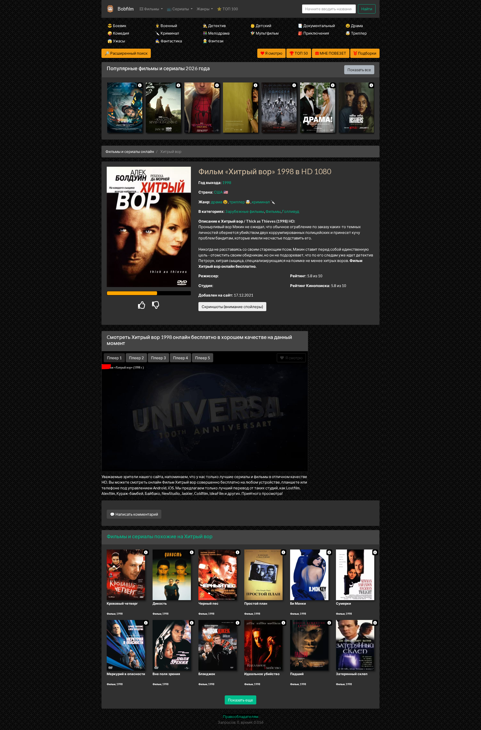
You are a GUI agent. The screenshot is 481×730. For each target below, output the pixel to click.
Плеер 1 (114, 357)
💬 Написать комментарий (134, 514)
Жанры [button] (203, 9)
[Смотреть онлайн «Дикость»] (172, 575)
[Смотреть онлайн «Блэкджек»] (217, 645)
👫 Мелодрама (216, 33)
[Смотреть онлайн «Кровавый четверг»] (126, 575)
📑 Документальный (315, 25)
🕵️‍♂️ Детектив (214, 25)
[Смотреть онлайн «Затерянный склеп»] (355, 645)
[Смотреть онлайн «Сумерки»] (355, 575)
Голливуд (290, 211)
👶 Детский (260, 25)
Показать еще (240, 700)
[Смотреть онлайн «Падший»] (309, 645)
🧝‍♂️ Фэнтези (213, 41)
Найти (366, 9)
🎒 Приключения (313, 33)
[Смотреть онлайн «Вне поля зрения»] (172, 645)
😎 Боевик (116, 25)
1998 (226, 182)
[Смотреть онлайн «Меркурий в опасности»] (126, 645)
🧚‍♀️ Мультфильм (264, 33)
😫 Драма (354, 25)
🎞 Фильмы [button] (150, 9)
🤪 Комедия (118, 33)
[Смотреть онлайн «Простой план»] (263, 575)
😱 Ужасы (116, 41)
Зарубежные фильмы (244, 211)
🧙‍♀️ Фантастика (168, 41)
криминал (261, 202)
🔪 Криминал (167, 33)
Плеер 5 (202, 357)
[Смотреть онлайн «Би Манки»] (309, 575)
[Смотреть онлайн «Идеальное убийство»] (263, 645)
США (218, 192)
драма (216, 202)
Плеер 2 (136, 357)
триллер (237, 202)
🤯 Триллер (356, 33)
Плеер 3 (158, 357)
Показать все (359, 69)
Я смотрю (293, 357)
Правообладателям (240, 716)
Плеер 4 (180, 357)
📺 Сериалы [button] (178, 9)
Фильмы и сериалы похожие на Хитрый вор (159, 536)
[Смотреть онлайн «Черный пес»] (217, 575)
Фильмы (273, 211)
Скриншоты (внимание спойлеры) (232, 306)
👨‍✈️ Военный (166, 25)
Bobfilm (125, 9)
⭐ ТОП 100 (227, 9)
